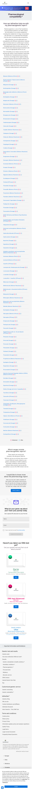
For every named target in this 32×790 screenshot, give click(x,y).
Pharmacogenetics (8, 668)
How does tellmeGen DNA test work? (12, 658)
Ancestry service (7, 676)
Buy (3, 684)
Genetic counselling (7, 691)
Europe (7, 758)
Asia (6, 762)
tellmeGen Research (7, 708)
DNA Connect (5, 679)
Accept (16, 786)
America (7, 766)
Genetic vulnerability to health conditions (13, 663)
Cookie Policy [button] (24, 779)
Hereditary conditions (8, 666)
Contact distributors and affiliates (11, 705)
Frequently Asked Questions (9, 736)
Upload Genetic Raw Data (8, 681)
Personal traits (6, 671)
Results (4, 660)
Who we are (5, 703)
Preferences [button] (5, 782)
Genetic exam (5, 655)
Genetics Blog (6, 700)
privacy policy (21, 530)
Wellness (5, 674)
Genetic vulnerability (7, 693)
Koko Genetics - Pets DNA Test (10, 711)
